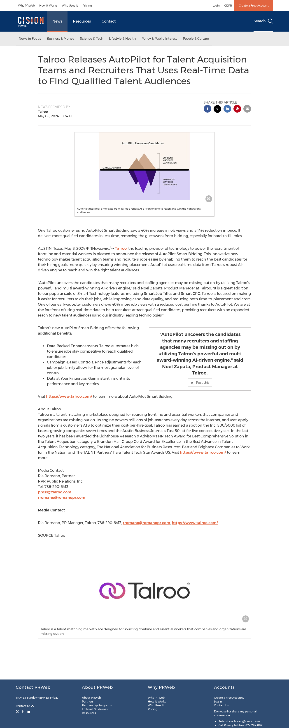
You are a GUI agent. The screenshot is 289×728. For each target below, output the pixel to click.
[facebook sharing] (207, 109)
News (57, 21)
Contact (109, 21)
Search (260, 21)
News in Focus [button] (30, 39)
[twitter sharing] (217, 109)
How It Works (48, 5)
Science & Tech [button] (91, 39)
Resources (82, 21)
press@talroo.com (54, 492)
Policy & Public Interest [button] (159, 39)
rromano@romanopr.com (61, 497)
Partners (87, 701)
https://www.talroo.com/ (69, 396)
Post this (202, 383)
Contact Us (23, 706)
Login (216, 5)
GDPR (228, 5)
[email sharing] (247, 109)
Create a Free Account (254, 5)
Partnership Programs (97, 705)
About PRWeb (91, 697)
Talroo (121, 248)
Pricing (87, 5)
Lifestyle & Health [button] (122, 39)
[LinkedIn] (28, 711)
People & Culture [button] (196, 39)
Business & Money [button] (60, 39)
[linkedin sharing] (227, 109)
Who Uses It (70, 5)
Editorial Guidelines (95, 709)
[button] (144, 166)
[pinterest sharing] (237, 109)
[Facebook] (23, 711)
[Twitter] (18, 711)
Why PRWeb (26, 5)
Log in (218, 701)
